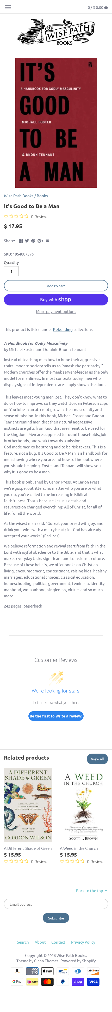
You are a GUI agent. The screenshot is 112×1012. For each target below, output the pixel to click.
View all (97, 758)
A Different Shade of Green (28, 848)
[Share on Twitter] (27, 240)
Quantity (11, 262)
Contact (58, 941)
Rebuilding (63, 329)
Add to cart (56, 285)
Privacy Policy (83, 941)
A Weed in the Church (79, 848)
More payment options (56, 311)
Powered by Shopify (78, 960)
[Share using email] (47, 240)
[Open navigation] (8, 7)
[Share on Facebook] (21, 240)
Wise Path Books (19, 195)
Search (23, 941)
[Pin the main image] (33, 240)
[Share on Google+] (40, 240)
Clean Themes (46, 960)
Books (42, 195)
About (40, 941)
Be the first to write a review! (56, 716)
